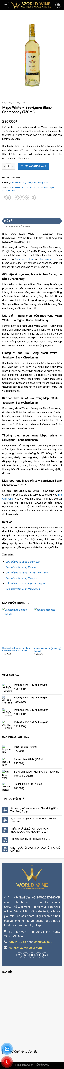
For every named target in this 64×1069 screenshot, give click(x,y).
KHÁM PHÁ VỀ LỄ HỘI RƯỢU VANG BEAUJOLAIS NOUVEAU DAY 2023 (29, 830)
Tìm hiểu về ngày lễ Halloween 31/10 (30, 838)
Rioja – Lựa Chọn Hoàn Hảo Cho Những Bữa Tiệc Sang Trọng (34, 810)
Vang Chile (20, 102)
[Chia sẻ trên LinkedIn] (33, 197)
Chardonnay (42, 187)
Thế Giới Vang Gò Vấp (22, 1051)
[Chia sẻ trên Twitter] (16, 197)
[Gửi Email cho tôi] (38, 955)
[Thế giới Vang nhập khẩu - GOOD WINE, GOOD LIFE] (32, 4)
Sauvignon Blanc (9, 190)
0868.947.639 (43, 942)
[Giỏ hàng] (58, 5)
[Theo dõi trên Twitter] (32, 955)
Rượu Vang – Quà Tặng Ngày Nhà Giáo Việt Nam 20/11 (33, 820)
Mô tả (8, 220)
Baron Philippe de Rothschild (23, 187)
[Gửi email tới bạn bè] (22, 197)
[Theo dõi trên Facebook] (19, 955)
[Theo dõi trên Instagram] (25, 955)
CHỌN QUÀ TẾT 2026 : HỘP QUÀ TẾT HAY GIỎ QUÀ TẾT (35, 849)
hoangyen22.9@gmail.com (25, 947)
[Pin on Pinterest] (27, 197)
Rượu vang (7, 102)
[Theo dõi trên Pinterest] (45, 955)
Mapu (51, 187)
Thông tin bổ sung (17, 226)
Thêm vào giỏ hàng (33, 166)
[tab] (32, 221)
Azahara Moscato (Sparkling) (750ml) (47, 649)
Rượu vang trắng (30, 182)
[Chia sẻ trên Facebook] (10, 197)
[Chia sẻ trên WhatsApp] (5, 197)
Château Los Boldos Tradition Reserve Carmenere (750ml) (16, 649)
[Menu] (6, 5)
